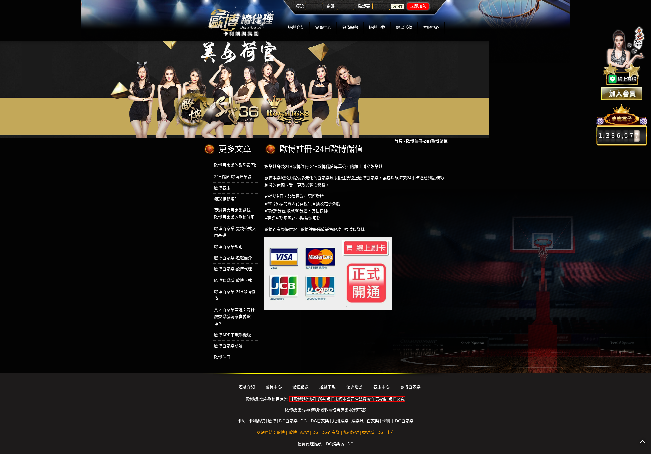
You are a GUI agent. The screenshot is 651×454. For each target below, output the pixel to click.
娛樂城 (357, 421)
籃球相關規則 (226, 199)
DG (304, 421)
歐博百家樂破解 (228, 346)
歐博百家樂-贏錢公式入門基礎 (235, 232)
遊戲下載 (377, 27)
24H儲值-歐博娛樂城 (232, 177)
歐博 (272, 421)
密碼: (331, 6)
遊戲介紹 (296, 27)
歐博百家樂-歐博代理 (233, 269)
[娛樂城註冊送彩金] (621, 93)
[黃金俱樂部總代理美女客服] (624, 56)
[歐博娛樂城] (240, 20)
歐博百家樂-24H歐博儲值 (235, 295)
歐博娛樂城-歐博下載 (233, 280)
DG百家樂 (288, 421)
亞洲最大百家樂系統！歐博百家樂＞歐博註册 (234, 213)
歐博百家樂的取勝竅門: (235, 165)
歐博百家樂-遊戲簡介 (233, 258)
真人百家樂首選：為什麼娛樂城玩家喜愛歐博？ (234, 317)
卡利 (242, 421)
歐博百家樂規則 (228, 247)
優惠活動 (404, 27)
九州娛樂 (340, 421)
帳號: (299, 6)
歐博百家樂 (410, 387)
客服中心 (431, 27)
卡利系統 (257, 421)
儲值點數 (350, 27)
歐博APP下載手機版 (232, 335)
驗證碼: (364, 6)
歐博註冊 (222, 357)
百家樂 (373, 421)
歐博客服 (222, 188)
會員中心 (323, 27)
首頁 (398, 141)
